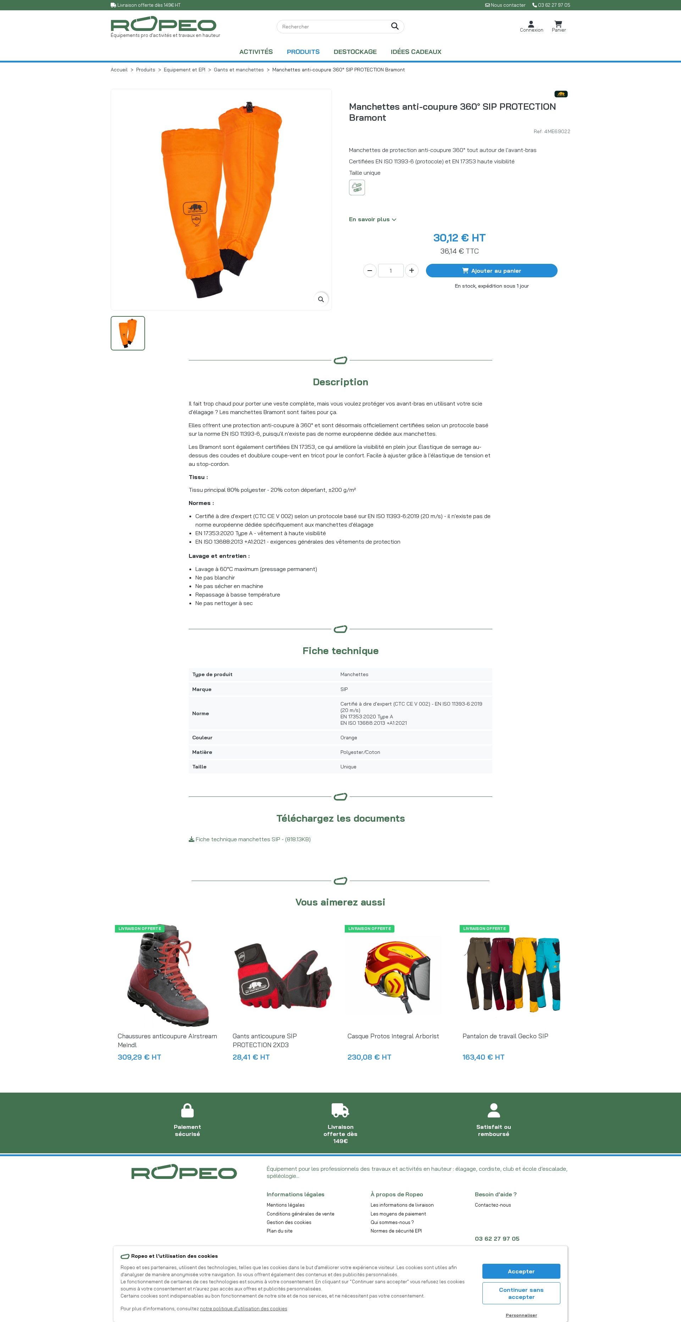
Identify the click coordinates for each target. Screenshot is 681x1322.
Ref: (538, 131)
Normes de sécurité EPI (396, 1231)
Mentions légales (286, 1205)
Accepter (521, 1271)
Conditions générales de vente (300, 1214)
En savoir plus (370, 219)
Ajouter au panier (496, 270)
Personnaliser (521, 1315)
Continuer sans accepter (521, 1293)
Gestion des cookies (289, 1222)
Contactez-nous (493, 1205)
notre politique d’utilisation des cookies (243, 1308)
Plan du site (280, 1231)
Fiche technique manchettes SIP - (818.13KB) (252, 839)
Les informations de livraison (402, 1205)
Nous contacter (508, 5)
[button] (532, 26)
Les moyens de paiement (398, 1214)
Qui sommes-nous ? (392, 1222)
